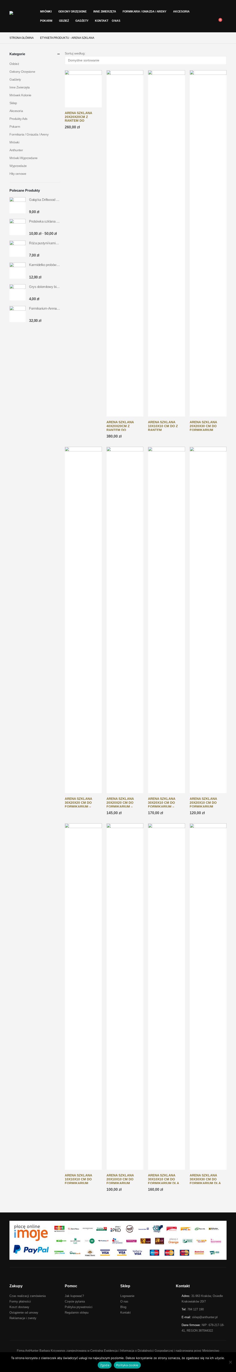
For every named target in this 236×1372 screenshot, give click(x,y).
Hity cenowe (17, 173)
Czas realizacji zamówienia (27, 1296)
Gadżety (81, 20)
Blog (123, 1307)
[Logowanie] (223, 16)
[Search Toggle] (223, 10)
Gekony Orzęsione (72, 11)
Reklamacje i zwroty (22, 1318)
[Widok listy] (71, 67)
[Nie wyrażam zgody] (230, 1362)
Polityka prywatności (78, 1307)
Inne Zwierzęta (104, 11)
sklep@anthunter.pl (205, 1317)
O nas (116, 20)
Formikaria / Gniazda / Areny (144, 11)
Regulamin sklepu (76, 1312)
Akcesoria (181, 11)
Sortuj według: (75, 53)
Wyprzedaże (18, 166)
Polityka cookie (127, 1365)
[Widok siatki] (67, 67)
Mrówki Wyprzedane (23, 158)
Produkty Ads (18, 119)
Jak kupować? (74, 1296)
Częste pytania (75, 1301)
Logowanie (127, 1296)
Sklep (13, 103)
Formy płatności (20, 1301)
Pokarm (46, 20)
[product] (83, 88)
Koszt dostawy (19, 1307)
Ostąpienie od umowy (23, 1312)
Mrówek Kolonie (20, 95)
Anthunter (16, 150)
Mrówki (46, 11)
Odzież (64, 20)
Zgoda (104, 1365)
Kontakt (101, 20)
